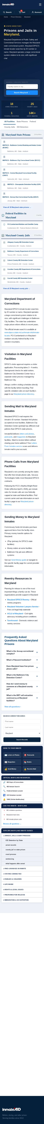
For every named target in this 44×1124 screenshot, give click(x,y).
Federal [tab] (33, 121)
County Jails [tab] (9, 127)
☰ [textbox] (40, 4)
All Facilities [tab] (9, 121)
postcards (8, 437)
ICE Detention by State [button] (14, 840)
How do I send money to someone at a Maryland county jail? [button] (19, 686)
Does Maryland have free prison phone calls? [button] (20, 667)
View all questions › (13, 707)
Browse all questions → (12, 824)
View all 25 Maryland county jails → (16, 288)
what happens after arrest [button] (15, 863)
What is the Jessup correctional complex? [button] (19, 652)
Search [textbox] (9, 12)
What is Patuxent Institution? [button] (18, 660)
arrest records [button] (11, 845)
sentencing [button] (10, 859)
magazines (21, 437)
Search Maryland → (22, 93)
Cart (23, 12)
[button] (22, 835)
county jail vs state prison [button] (15, 850)
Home (6, 17)
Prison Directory (16, 17)
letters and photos (27, 434)
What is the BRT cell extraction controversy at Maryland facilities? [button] (19, 698)
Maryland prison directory (24, 394)
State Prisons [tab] (22, 121)
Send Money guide (18, 560)
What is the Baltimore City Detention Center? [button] (17, 676)
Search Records (22, 740)
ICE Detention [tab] (22, 127)
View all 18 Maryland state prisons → (17, 207)
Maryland (27, 17)
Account (38, 12)
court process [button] (11, 854)
